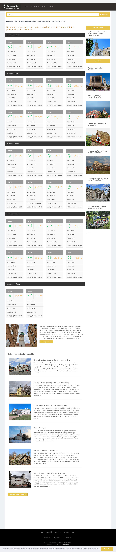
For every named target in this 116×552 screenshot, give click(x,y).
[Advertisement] (44, 514)
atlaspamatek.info (57, 537)
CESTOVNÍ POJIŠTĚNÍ (46, 532)
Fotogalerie (35, 6)
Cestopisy (52, 6)
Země (26, 6)
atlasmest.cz (47, 537)
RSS (73, 532)
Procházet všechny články (17, 494)
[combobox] (53, 14)
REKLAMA (66, 532)
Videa (43, 6)
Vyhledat (105, 15)
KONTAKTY (58, 532)
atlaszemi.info (68, 537)
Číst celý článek (46, 342)
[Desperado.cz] (11, 5)
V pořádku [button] (107, 548)
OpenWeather (66, 544)
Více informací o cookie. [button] (92, 548)
